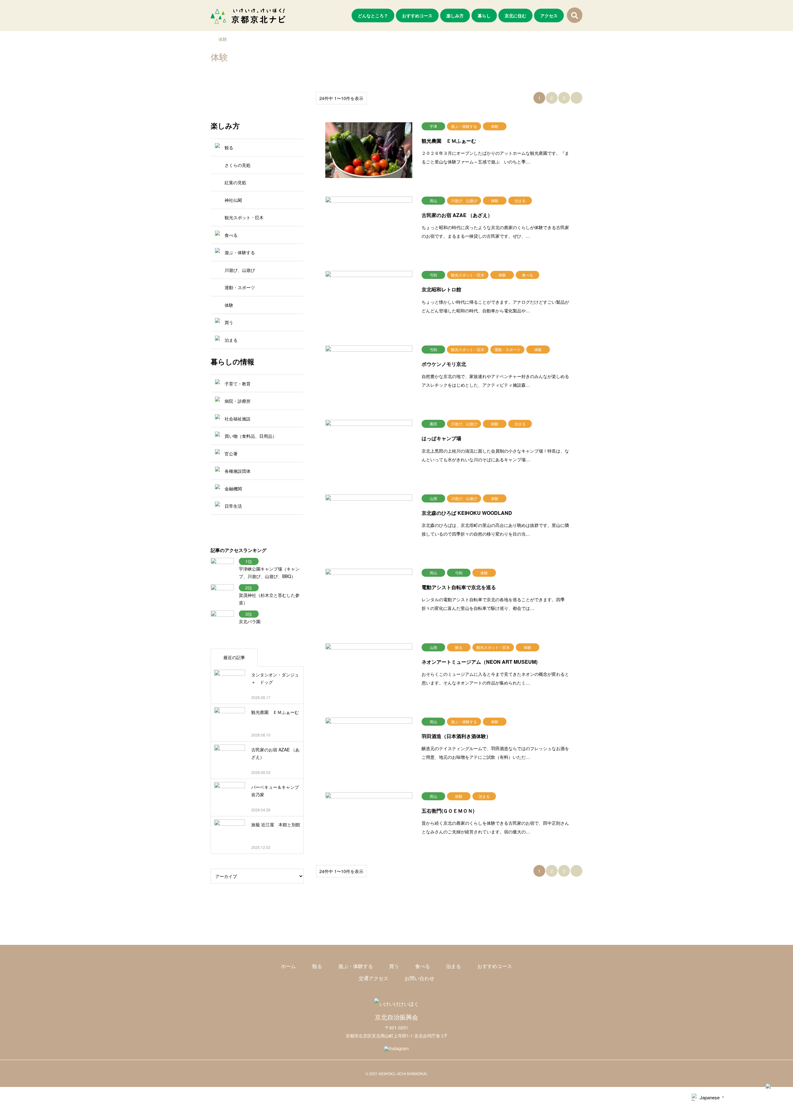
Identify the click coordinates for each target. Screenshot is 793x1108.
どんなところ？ (373, 15)
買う (394, 966)
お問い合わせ (419, 978)
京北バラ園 (250, 621)
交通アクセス (373, 978)
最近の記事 (234, 657)
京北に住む (515, 15)
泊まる (453, 966)
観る (317, 966)
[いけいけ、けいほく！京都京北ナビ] (248, 15)
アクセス (549, 15)
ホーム (288, 966)
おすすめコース (417, 15)
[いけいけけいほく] (396, 1003)
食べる (422, 966)
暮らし (484, 15)
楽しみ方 (455, 15)
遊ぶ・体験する (355, 966)
